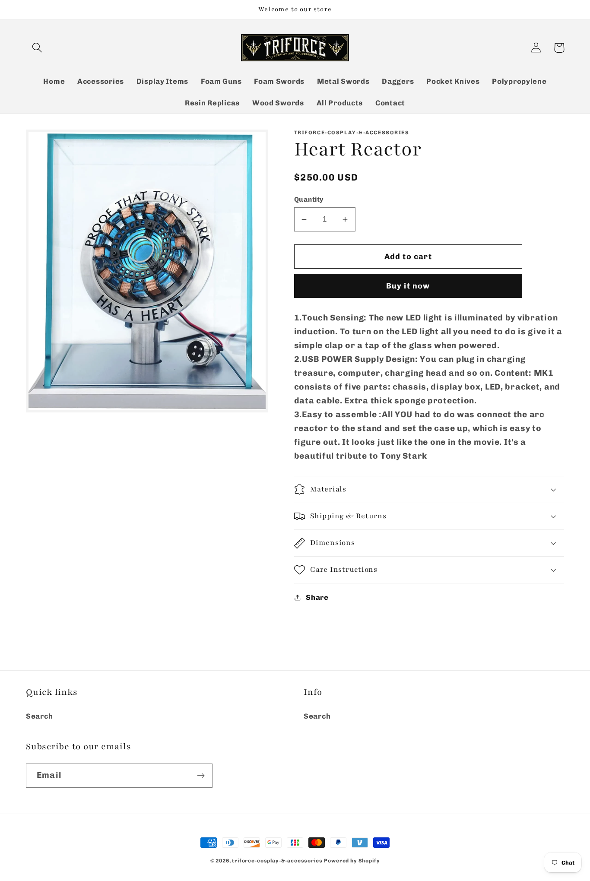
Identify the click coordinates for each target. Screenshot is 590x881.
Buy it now (408, 286)
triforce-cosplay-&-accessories (277, 861)
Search (39, 716)
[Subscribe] (200, 776)
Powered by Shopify (352, 861)
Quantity (309, 199)
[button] (37, 47)
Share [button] (317, 597)
